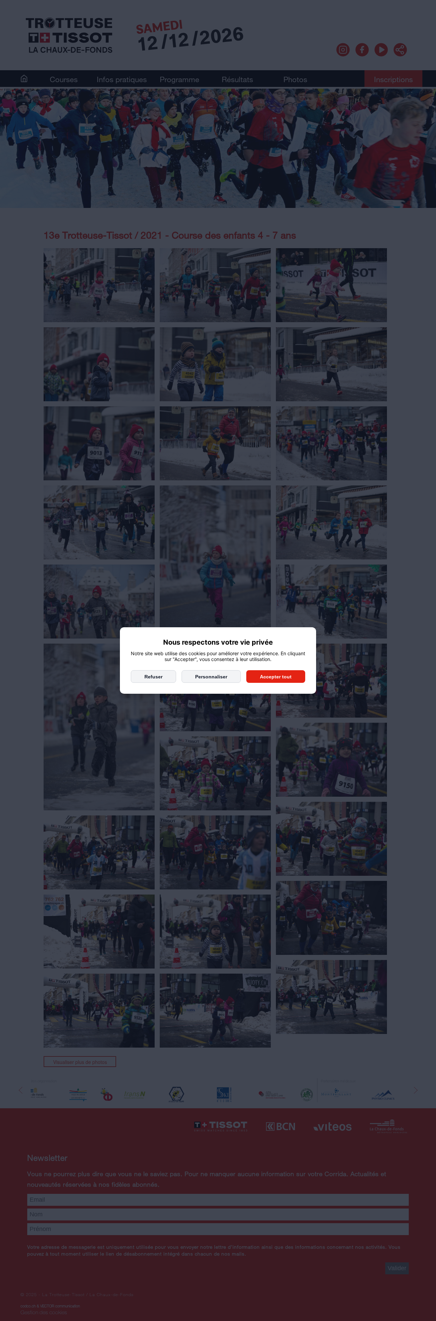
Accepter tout (276, 676)
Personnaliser (211, 676)
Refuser (153, 676)
